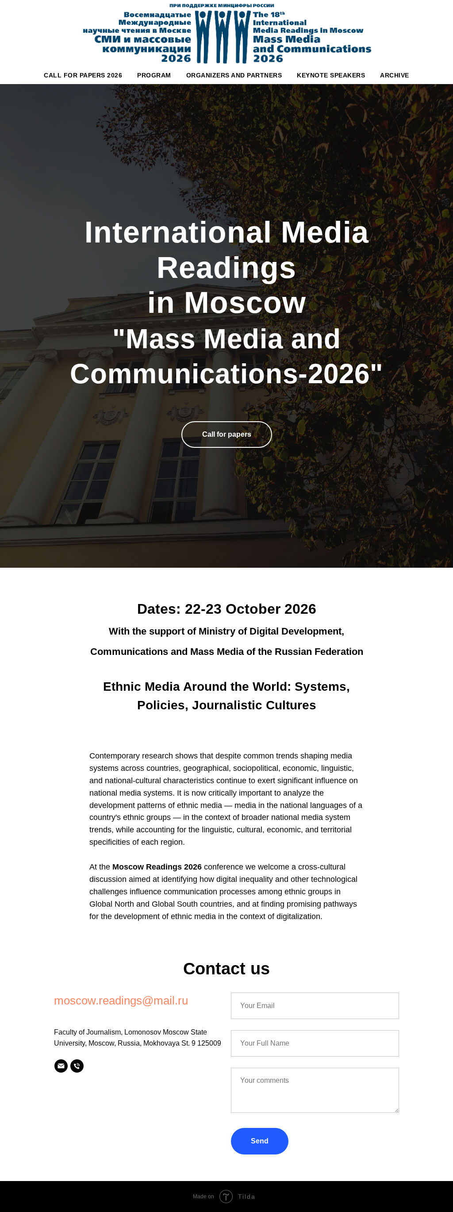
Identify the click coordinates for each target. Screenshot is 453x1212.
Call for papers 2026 (83, 75)
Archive (394, 75)
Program (154, 75)
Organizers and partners (234, 75)
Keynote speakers (331, 75)
